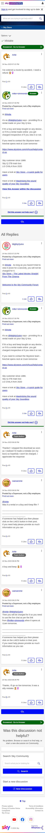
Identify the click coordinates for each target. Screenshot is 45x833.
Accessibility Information (34, 808)
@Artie (8, 114)
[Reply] (39, 87)
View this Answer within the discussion (21, 189)
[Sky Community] (14, 3)
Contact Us (39, 810)
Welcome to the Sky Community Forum (20, 285)
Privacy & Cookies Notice (11, 808)
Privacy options (7, 806)
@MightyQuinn (15, 120)
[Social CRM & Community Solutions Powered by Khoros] (37, 827)
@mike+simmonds (15, 620)
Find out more (8, 109)
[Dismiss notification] (42, 9)
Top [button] (23, 801)
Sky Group (6, 813)
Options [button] (4, 36)
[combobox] (20, 18)
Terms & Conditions (36, 806)
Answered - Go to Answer (22, 47)
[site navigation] (2, 3)
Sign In (42, 3)
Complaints (6, 810)
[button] (41, 54)
